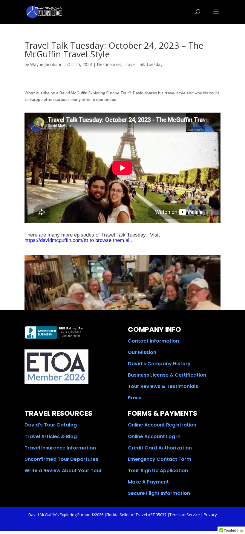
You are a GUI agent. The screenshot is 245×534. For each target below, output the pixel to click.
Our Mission (142, 352)
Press (134, 397)
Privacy (210, 514)
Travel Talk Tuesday (143, 64)
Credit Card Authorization (160, 447)
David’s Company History (159, 363)
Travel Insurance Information (60, 447)
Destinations (109, 64)
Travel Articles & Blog (50, 436)
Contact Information (153, 340)
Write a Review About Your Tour (63, 470)
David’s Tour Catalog (50, 424)
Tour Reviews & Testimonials (163, 386)
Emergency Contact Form (159, 459)
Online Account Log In (154, 436)
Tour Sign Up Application (158, 470)
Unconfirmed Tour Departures (61, 459)
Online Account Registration (162, 424)
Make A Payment (148, 481)
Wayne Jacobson (46, 64)
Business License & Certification (167, 375)
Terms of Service (184, 514)
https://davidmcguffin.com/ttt (56, 240)
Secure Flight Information (159, 493)
